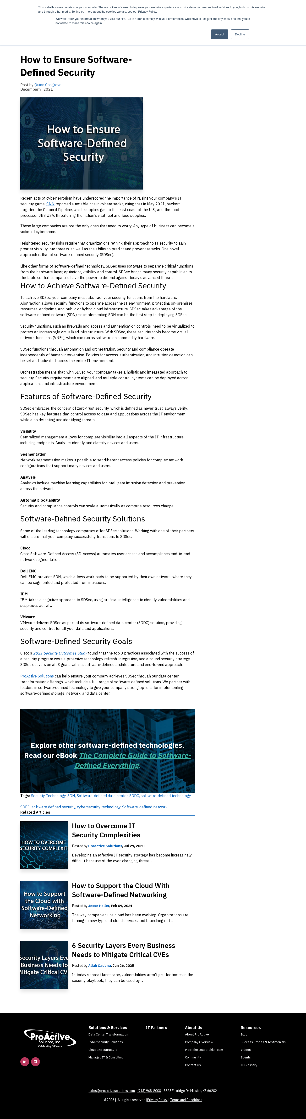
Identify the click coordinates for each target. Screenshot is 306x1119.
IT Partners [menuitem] (156, 1027)
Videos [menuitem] (246, 1049)
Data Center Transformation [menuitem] (108, 1034)
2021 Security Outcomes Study (60, 653)
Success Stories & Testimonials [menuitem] (263, 1042)
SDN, (72, 795)
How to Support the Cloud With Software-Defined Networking (121, 890)
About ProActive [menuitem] (197, 1034)
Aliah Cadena (99, 965)
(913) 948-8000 (149, 1091)
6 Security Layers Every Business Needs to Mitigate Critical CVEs (123, 950)
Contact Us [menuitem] (193, 1065)
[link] (50, 1038)
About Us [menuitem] (193, 1027)
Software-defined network (145, 807)
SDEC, (26, 807)
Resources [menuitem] (251, 1027)
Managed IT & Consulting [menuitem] (105, 1057)
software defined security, (54, 807)
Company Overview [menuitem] (199, 1042)
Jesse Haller (98, 905)
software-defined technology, (166, 795)
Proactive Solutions (105, 846)
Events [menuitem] (246, 1057)
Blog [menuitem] (244, 1034)
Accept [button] (219, 34)
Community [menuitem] (193, 1057)
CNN (50, 203)
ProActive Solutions (37, 676)
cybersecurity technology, (99, 807)
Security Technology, (49, 795)
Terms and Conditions (186, 1100)
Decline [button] (240, 34)
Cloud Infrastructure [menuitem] (103, 1049)
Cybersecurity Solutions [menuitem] (105, 1042)
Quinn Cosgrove (47, 84)
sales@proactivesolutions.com (112, 1091)
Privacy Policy (157, 1100)
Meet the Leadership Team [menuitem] (204, 1049)
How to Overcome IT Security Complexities (106, 830)
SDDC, (135, 795)
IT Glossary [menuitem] (249, 1065)
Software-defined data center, (103, 795)
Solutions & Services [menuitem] (107, 1027)
